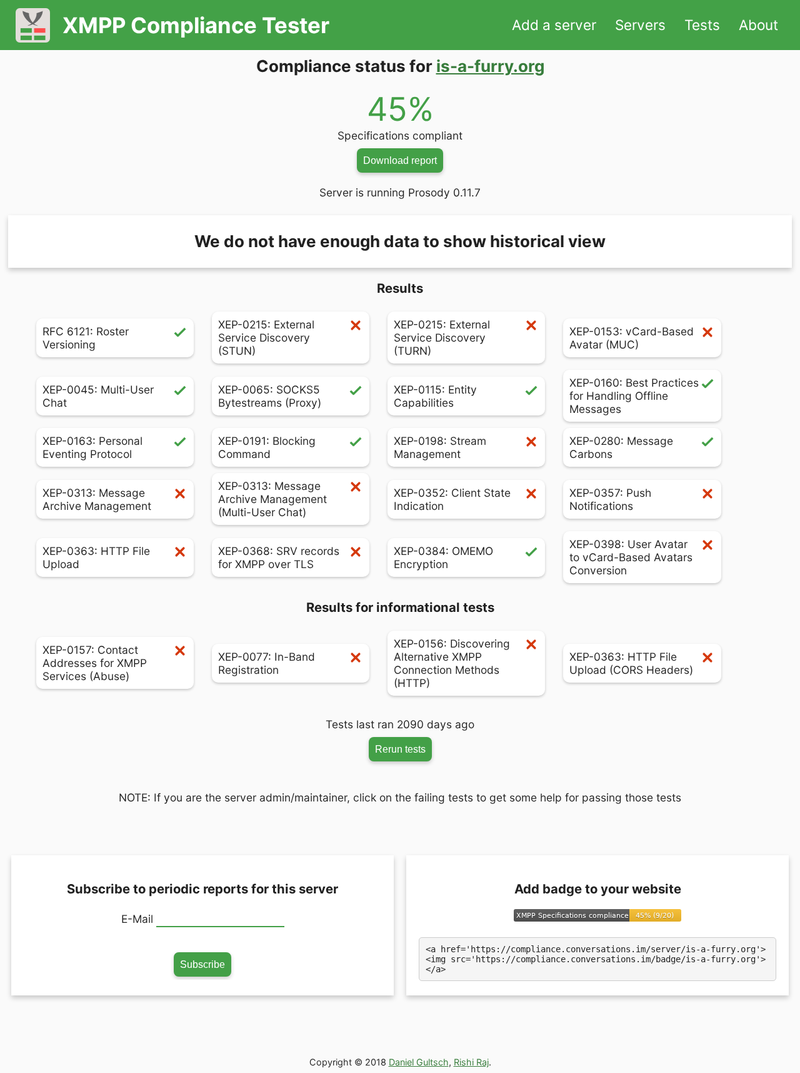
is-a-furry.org (490, 66)
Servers (640, 24)
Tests (702, 24)
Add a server (554, 24)
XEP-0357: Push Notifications (610, 499)
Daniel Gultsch (419, 1062)
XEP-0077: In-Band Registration (266, 663)
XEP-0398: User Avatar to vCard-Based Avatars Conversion (630, 557)
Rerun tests (400, 749)
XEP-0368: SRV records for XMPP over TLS (278, 557)
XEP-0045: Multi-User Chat (98, 396)
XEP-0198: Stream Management (440, 447)
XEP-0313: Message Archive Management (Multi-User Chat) (272, 499)
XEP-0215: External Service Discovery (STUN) (266, 337)
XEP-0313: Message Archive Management (96, 499)
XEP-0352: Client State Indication (452, 499)
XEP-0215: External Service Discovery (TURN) (442, 337)
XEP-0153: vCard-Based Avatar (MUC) (631, 338)
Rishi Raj (471, 1062)
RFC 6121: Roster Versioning (85, 338)
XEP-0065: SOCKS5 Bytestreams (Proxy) (269, 396)
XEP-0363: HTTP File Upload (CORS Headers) (631, 663)
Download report (400, 160)
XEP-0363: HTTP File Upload (96, 557)
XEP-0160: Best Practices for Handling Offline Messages (634, 395)
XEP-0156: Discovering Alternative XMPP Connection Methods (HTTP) (452, 663)
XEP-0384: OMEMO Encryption (443, 557)
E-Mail (137, 918)
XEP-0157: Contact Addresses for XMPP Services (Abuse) (94, 663)
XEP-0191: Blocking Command (267, 447)
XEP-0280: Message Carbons (621, 447)
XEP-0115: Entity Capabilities (435, 396)
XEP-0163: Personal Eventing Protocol (92, 447)
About (758, 24)
